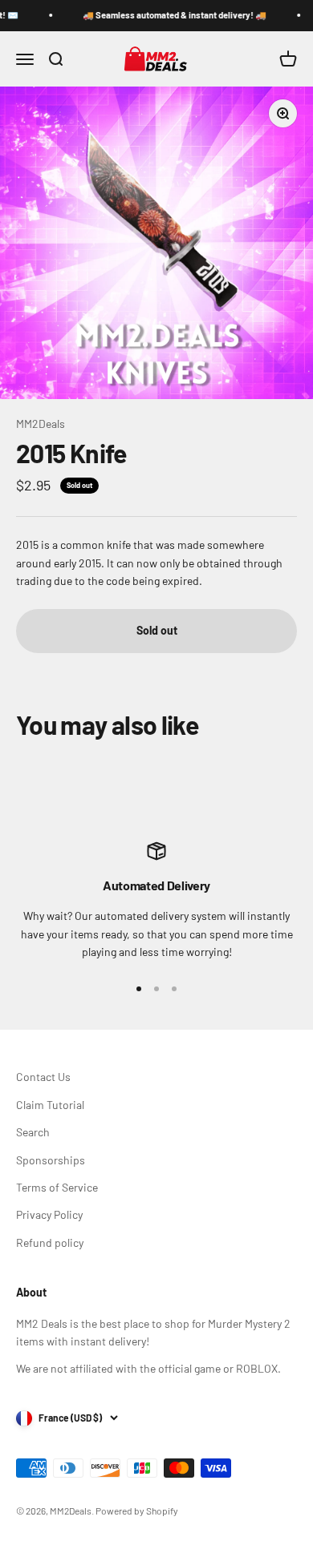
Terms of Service (57, 1187)
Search (33, 1132)
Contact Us (43, 1076)
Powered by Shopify (137, 1510)
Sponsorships (50, 1160)
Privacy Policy (49, 1214)
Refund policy (49, 1242)
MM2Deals (40, 423)
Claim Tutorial (50, 1104)
